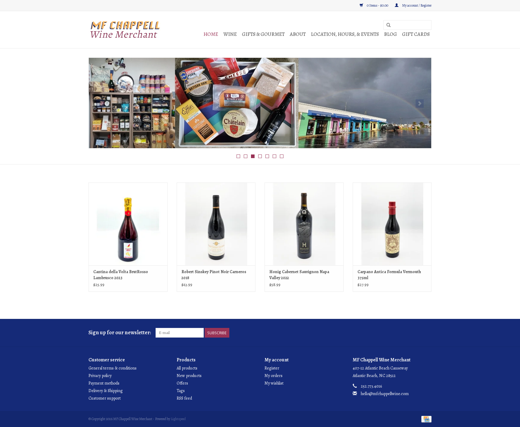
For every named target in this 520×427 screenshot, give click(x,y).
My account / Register (416, 5)
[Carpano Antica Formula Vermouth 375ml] (392, 223)
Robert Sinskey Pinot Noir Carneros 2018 (213, 275)
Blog (390, 34)
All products (187, 368)
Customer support (104, 398)
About (298, 34)
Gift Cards (416, 34)
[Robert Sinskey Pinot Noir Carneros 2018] (216, 223)
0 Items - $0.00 (377, 5)
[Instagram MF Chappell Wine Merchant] (427, 333)
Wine (230, 34)
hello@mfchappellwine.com (385, 394)
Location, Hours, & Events (345, 34)
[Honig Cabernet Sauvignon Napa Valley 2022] (304, 223)
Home (210, 34)
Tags (181, 391)
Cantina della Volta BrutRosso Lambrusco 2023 (120, 275)
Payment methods (103, 383)
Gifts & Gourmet (263, 34)
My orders (274, 376)
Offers (182, 383)
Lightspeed (178, 418)
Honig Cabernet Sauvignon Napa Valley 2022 (299, 275)
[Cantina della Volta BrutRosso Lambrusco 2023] (128, 223)
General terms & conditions (112, 368)
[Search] (388, 25)
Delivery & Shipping (105, 391)
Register (272, 368)
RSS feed (184, 398)
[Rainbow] (260, 103)
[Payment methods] (425, 418)
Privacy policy (100, 376)
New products (189, 376)
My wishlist (274, 383)
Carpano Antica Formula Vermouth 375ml (389, 275)
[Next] (420, 103)
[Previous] (100, 103)
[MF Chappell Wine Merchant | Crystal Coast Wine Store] (125, 29)
